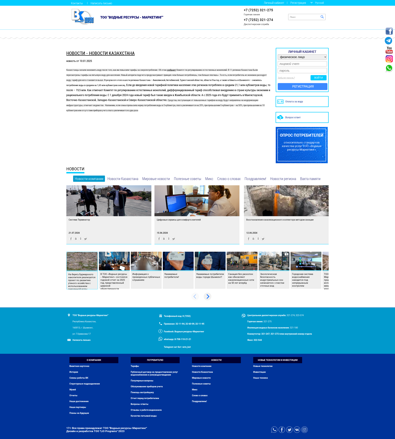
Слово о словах (229, 178)
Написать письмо (101, 3)
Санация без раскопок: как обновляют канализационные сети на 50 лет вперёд (241, 278)
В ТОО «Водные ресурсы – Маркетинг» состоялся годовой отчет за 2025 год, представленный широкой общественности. (113, 281)
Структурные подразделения (84, 383)
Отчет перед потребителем (145, 398)
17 (67, 428)
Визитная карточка (79, 366)
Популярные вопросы (142, 380)
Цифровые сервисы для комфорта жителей (179, 219)
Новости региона (283, 178)
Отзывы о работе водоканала (146, 410)
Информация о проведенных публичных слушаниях (146, 277)
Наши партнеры (77, 407)
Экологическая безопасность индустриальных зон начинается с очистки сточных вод (272, 280)
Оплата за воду (294, 101)
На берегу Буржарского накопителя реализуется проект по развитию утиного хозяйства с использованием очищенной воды (81, 281)
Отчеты (73, 395)
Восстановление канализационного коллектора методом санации (280, 219)
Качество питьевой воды (144, 416)
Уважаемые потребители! (171, 275)
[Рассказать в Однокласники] (80, 240)
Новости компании (89, 178)
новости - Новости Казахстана (100, 53)
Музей (72, 389)
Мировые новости (156, 178)
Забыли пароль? (286, 77)
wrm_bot (186, 347)
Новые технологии (262, 366)
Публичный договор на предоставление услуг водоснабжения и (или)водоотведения (154, 373)
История (73, 372)
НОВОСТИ (75, 169)
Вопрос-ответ (293, 117)
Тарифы (135, 366)
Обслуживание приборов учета (147, 386)
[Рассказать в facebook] (71, 240)
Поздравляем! (255, 178)
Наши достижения (79, 401)
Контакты (77, 3)
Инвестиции (259, 372)
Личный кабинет (274, 3)
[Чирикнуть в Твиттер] (85, 240)
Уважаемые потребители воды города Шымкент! (210, 275)
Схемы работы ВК (78, 378)
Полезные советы (187, 178)
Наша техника (260, 378)
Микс (209, 178)
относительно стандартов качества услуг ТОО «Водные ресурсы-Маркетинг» (301, 142)
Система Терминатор (79, 219)
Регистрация (298, 3)
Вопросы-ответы (139, 404)
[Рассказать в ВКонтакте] (75, 240)
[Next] (207, 296)
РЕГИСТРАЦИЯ (303, 86)
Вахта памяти (310, 178)
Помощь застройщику (142, 392)
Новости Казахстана (122, 178)
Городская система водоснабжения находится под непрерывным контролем (302, 280)
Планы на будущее (79, 413)
